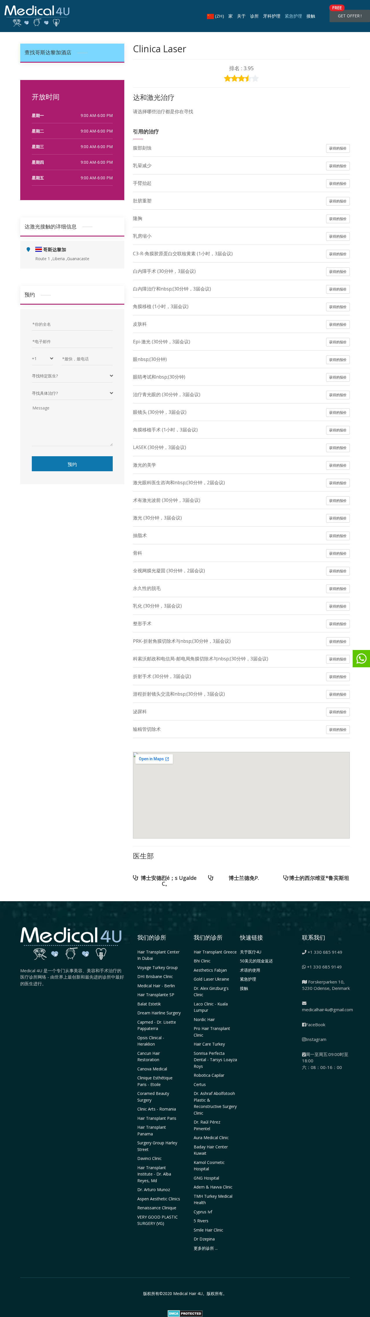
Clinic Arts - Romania (156, 1109)
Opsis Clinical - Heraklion (150, 1041)
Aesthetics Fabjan (210, 970)
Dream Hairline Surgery (159, 1013)
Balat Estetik (149, 1004)
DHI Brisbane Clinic (155, 976)
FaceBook (315, 1024)
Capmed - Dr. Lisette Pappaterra (156, 1025)
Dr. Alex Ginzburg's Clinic (211, 992)
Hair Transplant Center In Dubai (158, 955)
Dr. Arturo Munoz (153, 1189)
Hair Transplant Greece (215, 952)
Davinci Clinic (149, 1158)
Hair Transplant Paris (156, 1118)
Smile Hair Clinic (208, 1230)
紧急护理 (293, 16)
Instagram (316, 1039)
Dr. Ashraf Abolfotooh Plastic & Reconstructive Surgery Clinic (215, 1103)
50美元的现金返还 (256, 961)
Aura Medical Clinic (211, 1137)
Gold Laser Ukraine (211, 979)
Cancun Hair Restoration (148, 1056)
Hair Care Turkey (209, 1044)
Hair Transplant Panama (151, 1130)
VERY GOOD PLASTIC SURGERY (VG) (157, 1220)
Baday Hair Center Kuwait (211, 1150)
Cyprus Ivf (203, 1211)
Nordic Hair (204, 1019)
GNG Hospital (206, 1178)
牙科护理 (271, 16)
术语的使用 (250, 970)
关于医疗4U (250, 952)
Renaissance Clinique (156, 1207)
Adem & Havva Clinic (213, 1187)
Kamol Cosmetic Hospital (209, 1166)
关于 (241, 16)
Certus (200, 1084)
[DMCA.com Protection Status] (185, 1313)
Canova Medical (152, 1069)
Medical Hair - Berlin (156, 985)
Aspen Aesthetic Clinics (158, 1198)
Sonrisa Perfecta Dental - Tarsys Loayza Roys (215, 1059)
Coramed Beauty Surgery (153, 1097)
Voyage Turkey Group (157, 967)
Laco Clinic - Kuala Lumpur (211, 1007)
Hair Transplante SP (155, 994)
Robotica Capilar (209, 1075)
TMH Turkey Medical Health (213, 1199)
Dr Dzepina (204, 1239)
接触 (310, 16)
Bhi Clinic (202, 961)
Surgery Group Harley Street (157, 1146)
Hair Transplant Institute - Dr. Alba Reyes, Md (154, 1174)
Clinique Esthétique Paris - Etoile (155, 1081)
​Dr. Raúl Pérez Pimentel (207, 1125)
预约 (72, 463)
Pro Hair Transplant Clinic (212, 1032)
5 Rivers (201, 1220)
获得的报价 (338, 148)
